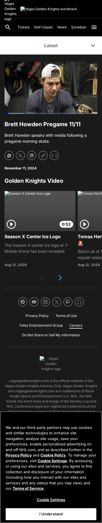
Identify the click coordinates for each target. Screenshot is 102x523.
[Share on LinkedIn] (31, 155)
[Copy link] (43, 155)
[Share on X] (20, 155)
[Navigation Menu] (94, 27)
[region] (51, 467)
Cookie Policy (53, 455)
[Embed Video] (54, 155)
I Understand (51, 514)
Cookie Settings (52, 460)
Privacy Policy (19, 455)
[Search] (8, 27)
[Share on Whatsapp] (9, 155)
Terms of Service (28, 488)
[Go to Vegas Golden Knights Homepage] (48, 9)
